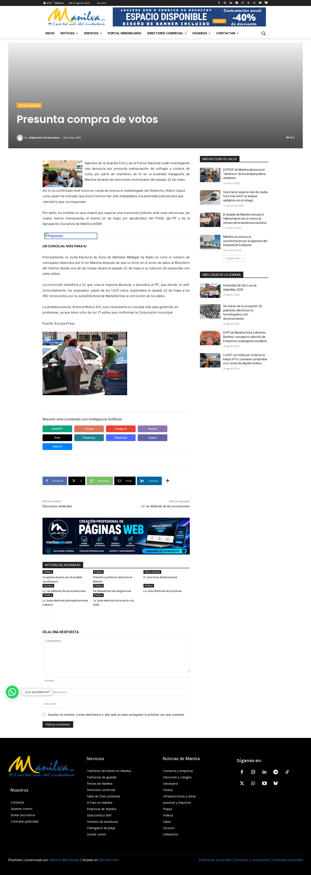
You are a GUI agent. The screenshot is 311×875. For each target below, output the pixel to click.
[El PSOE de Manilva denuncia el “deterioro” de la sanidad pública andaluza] (210, 175)
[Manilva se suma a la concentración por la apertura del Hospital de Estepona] (210, 242)
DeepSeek (121, 437)
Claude (89, 428)
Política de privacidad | (216, 860)
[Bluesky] (266, 3)
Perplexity (89, 437)
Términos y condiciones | (252, 860)
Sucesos (48, 585)
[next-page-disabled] (52, 614)
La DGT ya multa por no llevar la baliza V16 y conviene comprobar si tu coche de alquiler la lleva (245, 359)
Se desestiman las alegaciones (112, 591)
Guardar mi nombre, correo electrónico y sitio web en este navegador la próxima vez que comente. (116, 714)
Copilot (152, 437)
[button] (263, 33)
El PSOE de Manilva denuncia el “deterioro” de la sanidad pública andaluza (244, 174)
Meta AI (57, 446)
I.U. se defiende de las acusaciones (165, 506)
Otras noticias (29, 105)
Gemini (152, 428)
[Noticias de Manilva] (76, 16)
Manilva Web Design (64, 860)
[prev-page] (45, 614)
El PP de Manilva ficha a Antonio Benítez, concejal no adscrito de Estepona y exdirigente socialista (245, 337)
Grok (57, 437)
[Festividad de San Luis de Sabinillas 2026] (210, 290)
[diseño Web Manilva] (116, 536)
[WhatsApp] (254, 3)
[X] (248, 3)
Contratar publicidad (287, 860)
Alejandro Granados (44, 138)
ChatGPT (57, 428)
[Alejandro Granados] (20, 138)
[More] (167, 481)
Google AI (121, 428)
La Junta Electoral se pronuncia (162, 591)
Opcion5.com (109, 860)
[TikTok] (242, 3)
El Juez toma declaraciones (160, 577)
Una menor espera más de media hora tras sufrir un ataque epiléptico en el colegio (245, 196)
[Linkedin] (230, 3)
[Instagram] (225, 3)
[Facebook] (219, 3)
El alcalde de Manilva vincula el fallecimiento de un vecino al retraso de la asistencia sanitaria (244, 218)
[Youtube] (260, 3)
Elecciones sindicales (57, 506)
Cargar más (233, 258)
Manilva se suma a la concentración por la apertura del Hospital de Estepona (245, 241)
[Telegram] (236, 3)
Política (48, 571)
